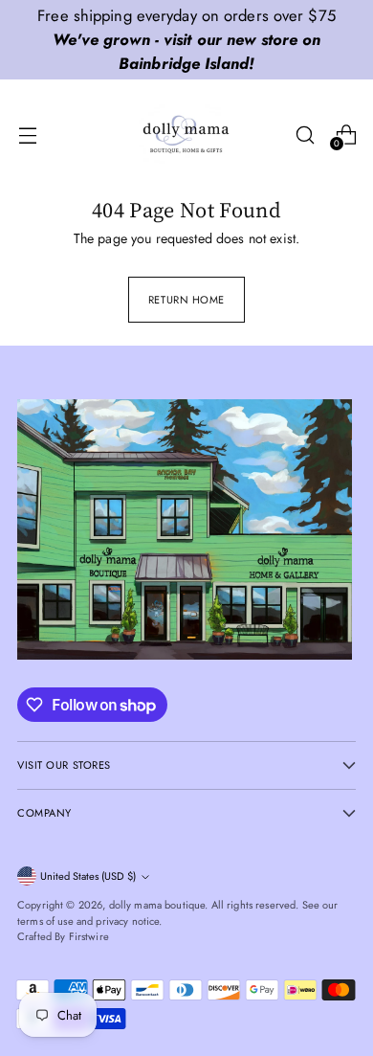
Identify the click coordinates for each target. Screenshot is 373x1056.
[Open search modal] (304, 134)
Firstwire (89, 936)
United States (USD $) (88, 876)
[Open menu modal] (27, 134)
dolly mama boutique (157, 904)
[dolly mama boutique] (186, 135)
